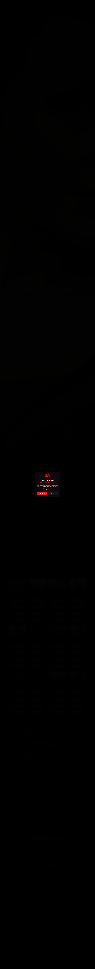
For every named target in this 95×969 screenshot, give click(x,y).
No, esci (53, 493)
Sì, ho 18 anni (42, 493)
